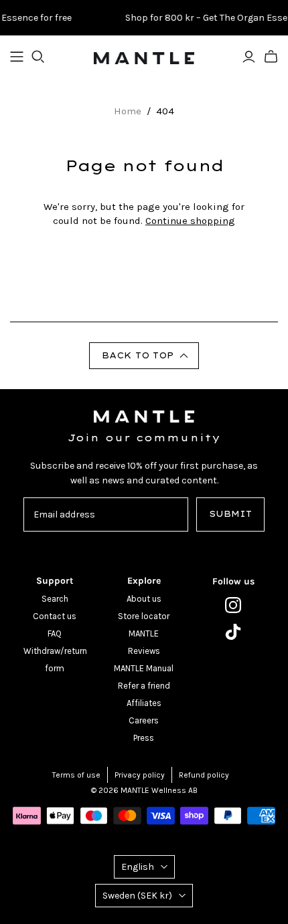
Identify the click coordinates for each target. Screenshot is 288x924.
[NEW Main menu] (16, 57)
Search (55, 599)
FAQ (55, 633)
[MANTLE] (144, 56)
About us (144, 599)
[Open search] (38, 57)
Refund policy (204, 775)
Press (143, 738)
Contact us (54, 616)
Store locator (143, 616)
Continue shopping (190, 221)
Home (127, 111)
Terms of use (76, 775)
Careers (144, 720)
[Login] (249, 57)
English (137, 867)
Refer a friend (144, 686)
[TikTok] (233, 632)
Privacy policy (140, 775)
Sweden (137, 895)
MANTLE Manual (143, 668)
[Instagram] (233, 605)
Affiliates (144, 703)
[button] (144, 355)
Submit (230, 514)
